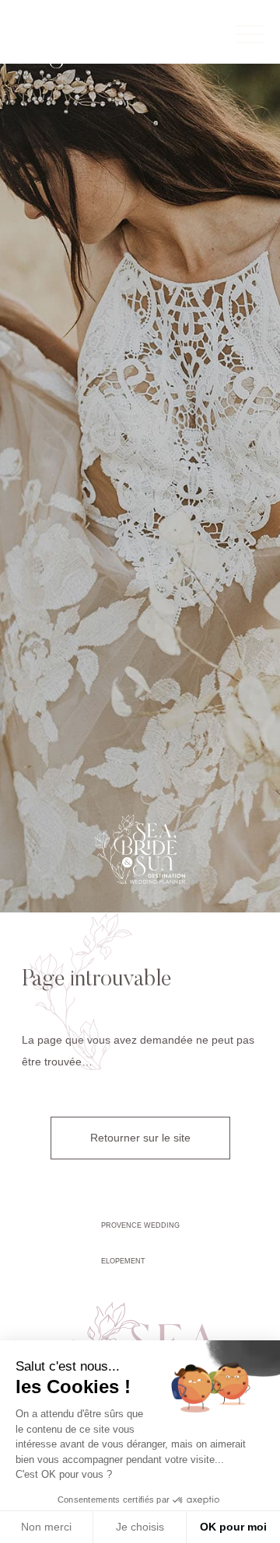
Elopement (123, 1261)
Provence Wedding (140, 1225)
